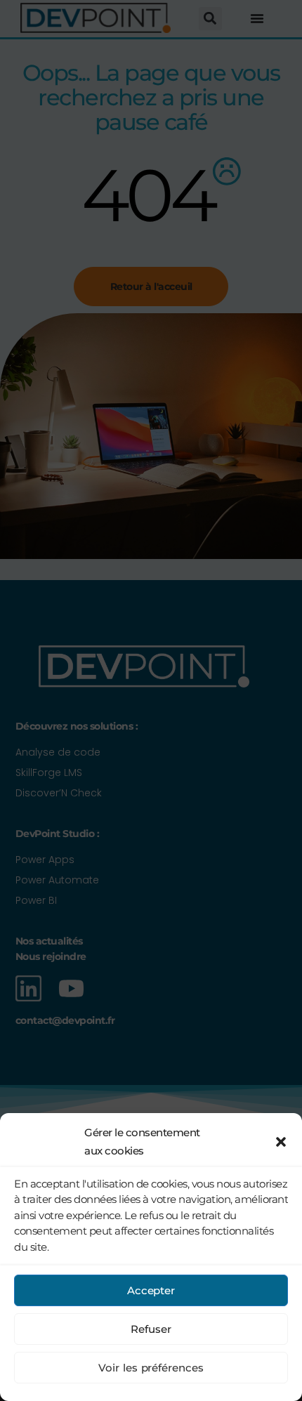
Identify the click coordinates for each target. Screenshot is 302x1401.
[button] (281, 1142)
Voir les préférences (150, 1367)
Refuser (151, 1329)
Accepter (151, 1290)
